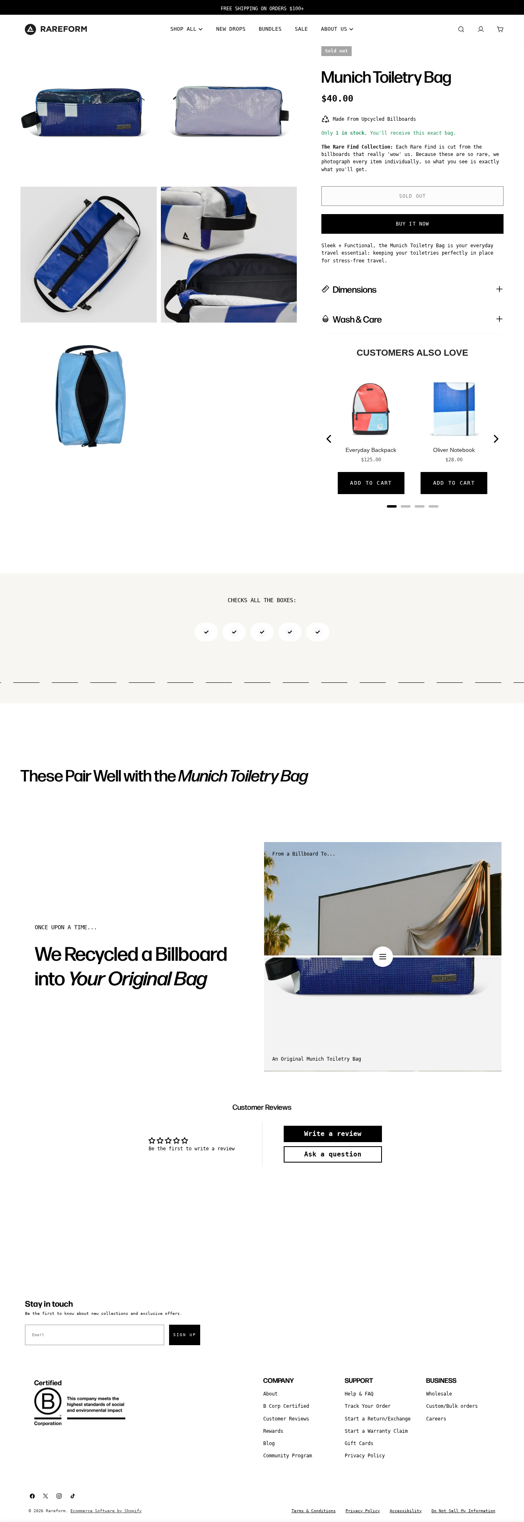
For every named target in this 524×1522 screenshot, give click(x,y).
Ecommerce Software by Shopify (106, 1510)
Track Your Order (368, 1406)
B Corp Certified (286, 1406)
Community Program (287, 1456)
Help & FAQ (359, 1394)
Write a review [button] (332, 1134)
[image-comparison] (382, 956)
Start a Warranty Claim (376, 1431)
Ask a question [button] (332, 1154)
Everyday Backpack (371, 450)
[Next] (495, 439)
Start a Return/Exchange (378, 1419)
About (270, 1394)
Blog (269, 1443)
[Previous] (329, 439)
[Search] (461, 29)
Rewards (273, 1431)
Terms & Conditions (313, 1510)
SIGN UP (184, 1335)
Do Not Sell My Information (463, 1510)
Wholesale (439, 1394)
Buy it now (412, 224)
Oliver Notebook (454, 450)
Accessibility (406, 1510)
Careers (436, 1419)
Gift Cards (359, 1443)
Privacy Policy (365, 1456)
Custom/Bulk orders (452, 1406)
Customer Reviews (286, 1419)
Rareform (56, 1510)
